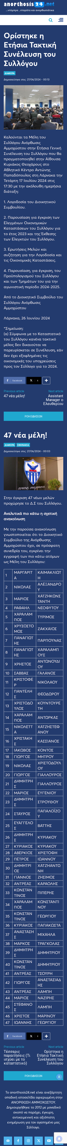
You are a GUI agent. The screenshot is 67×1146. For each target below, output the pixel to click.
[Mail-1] (8, 1141)
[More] (46, 380)
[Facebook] (18, 1141)
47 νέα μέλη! (14, 396)
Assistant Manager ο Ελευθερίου (53, 400)
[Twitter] (38, 1141)
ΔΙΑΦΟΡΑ (10, 73)
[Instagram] (28, 1141)
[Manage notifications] (59, 1139)
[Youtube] (49, 1141)
